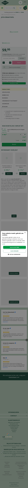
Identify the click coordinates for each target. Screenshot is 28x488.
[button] (14, 254)
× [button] (24, 232)
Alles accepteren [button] (14, 247)
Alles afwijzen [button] (14, 251)
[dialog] (14, 244)
